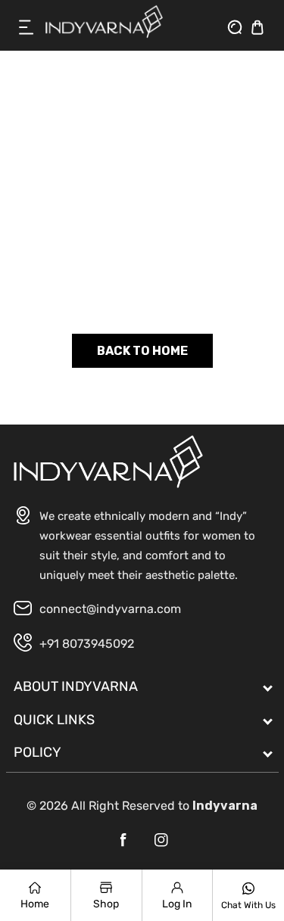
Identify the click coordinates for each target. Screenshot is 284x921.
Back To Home (142, 351)
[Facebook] (123, 840)
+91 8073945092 (86, 643)
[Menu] (26, 27)
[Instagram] (161, 840)
